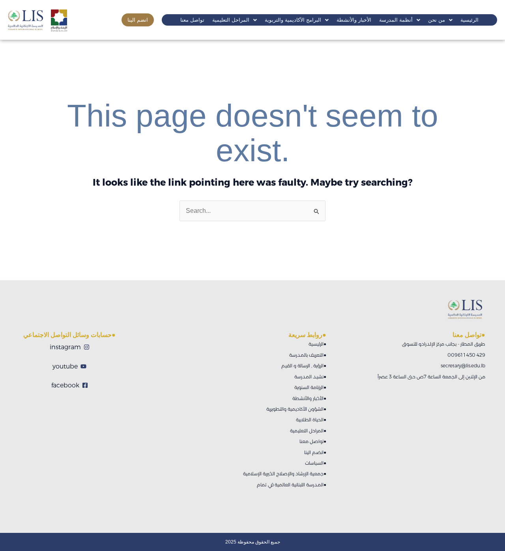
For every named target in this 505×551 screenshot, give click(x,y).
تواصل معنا (192, 20)
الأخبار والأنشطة (354, 20)
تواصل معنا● (312, 441)
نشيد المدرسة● (310, 377)
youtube (65, 366)
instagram (65, 347)
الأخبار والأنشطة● (309, 398)
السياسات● (315, 463)
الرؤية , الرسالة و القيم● (303, 366)
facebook (65, 385)
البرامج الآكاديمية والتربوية (293, 20)
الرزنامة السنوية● (310, 387)
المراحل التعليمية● (308, 431)
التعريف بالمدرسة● (307, 355)
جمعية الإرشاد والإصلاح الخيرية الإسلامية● (284, 474)
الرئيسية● (317, 344)
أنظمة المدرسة (396, 20)
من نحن (436, 20)
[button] (234, 20)
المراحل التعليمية (230, 20)
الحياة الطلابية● (311, 420)
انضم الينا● (315, 452)
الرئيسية (469, 20)
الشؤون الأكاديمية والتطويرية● (296, 409)
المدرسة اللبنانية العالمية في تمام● (291, 485)
